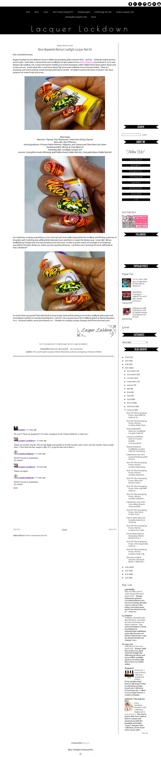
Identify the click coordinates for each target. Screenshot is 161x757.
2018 (127, 357)
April (129, 399)
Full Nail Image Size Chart (103, 12)
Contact (45, 12)
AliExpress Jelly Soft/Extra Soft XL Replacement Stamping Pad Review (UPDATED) (134, 313)
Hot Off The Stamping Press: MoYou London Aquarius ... (137, 472)
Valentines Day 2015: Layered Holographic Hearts (137, 456)
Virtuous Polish (94, 352)
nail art (73, 352)
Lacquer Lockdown (80, 28)
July (129, 389)
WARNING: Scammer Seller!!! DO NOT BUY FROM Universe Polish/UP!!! (134, 297)
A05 (34, 352)
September (132, 381)
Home (28, 12)
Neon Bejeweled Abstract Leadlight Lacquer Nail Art (136, 431)
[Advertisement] (65, 508)
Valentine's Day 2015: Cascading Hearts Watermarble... (136, 504)
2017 (127, 361)
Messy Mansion (62, 352)
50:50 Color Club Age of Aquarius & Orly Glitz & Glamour (139, 282)
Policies (93, 17)
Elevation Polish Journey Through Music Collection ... (136, 559)
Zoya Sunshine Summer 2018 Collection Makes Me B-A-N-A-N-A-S (135, 708)
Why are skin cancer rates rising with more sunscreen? (134, 593)
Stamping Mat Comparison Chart (76, 17)
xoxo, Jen (129, 644)
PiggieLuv (129, 668)
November (132, 374)
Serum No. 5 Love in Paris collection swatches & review (140, 674)
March (130, 403)
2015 (127, 368)
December (132, 371)
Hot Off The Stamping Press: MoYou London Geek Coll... (137, 551)
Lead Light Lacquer (45, 352)
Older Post (16, 529)
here (108, 62)
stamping (82, 352)
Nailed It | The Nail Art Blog (135, 700)
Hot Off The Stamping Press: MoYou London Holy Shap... (137, 423)
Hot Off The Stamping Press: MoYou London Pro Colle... (137, 528)
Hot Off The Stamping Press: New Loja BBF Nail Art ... (137, 488)
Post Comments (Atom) (36, 535)
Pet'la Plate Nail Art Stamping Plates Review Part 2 (135, 536)
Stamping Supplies (84, 12)
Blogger (85, 743)
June (129, 392)
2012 (127, 574)
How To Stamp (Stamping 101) (63, 12)
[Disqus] (65, 391)
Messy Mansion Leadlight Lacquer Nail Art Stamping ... (137, 449)
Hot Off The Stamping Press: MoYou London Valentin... (137, 496)
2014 (127, 567)
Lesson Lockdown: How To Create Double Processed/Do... (135, 440)
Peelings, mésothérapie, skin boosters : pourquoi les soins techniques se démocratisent (135, 621)
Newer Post (112, 529)
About (37, 12)
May (129, 396)
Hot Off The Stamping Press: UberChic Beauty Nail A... (137, 480)
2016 (127, 364)
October (131, 378)
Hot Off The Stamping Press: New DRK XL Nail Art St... (137, 415)
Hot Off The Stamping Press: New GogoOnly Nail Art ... (137, 543)
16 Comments (76, 349)
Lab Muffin (130, 589)
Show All (145, 733)
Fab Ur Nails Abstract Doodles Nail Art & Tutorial (136, 520)
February (131, 406)
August (130, 385)
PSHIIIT (128, 616)
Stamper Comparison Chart (125, 12)
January (131, 410)
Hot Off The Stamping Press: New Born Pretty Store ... (137, 512)
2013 (127, 571)
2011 (127, 578)
